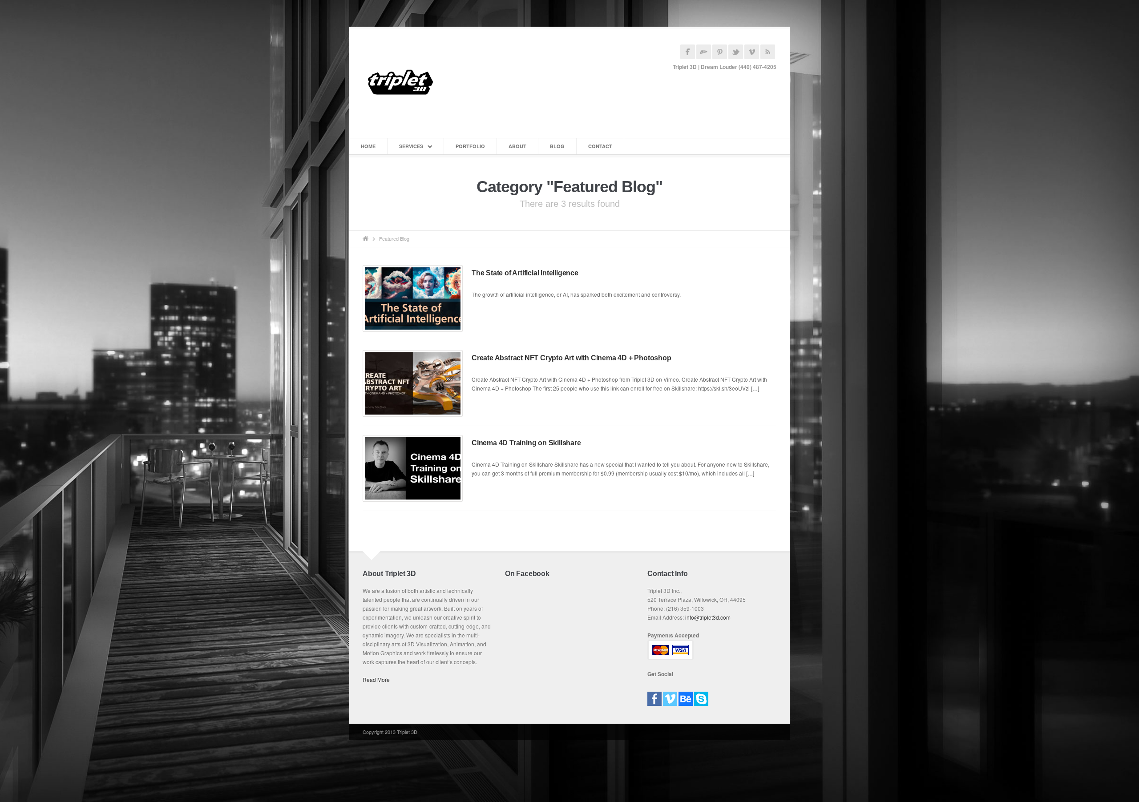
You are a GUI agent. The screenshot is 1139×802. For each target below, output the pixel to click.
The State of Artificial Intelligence (525, 273)
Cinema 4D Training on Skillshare (526, 443)
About (517, 146)
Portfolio (470, 146)
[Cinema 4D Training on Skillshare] (413, 468)
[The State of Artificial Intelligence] (413, 298)
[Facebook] (654, 696)
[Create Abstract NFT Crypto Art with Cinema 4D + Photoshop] (413, 383)
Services (411, 146)
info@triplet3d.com (708, 617)
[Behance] (686, 696)
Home (368, 146)
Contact (600, 146)
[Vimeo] (670, 696)
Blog (557, 146)
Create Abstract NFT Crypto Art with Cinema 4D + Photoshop (571, 358)
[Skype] (701, 696)
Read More (376, 679)
